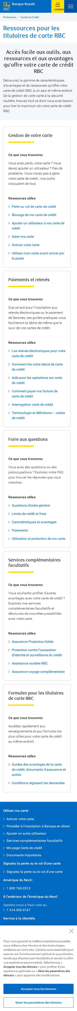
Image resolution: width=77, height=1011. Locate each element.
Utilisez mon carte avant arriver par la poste (38, 255)
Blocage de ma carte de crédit (34, 215)
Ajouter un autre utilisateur (26, 833)
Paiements (20, 530)
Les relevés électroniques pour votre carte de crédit (38, 353)
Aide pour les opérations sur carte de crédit (37, 380)
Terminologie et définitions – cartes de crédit (38, 415)
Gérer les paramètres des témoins (38, 1002)
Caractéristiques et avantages (34, 522)
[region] (38, 968)
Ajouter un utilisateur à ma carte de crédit (38, 225)
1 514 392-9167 (18, 910)
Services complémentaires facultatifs (34, 841)
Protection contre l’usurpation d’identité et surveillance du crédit (37, 652)
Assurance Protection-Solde (32, 642)
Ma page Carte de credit (24, 848)
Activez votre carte (25, 245)
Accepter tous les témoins (38, 989)
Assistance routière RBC (30, 663)
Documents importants (23, 855)
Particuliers (9, 17)
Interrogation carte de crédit (32, 404)
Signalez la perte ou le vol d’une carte (34, 872)
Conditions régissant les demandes (38, 783)
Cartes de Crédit (30, 17)
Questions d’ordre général (31, 505)
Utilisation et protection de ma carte (38, 539)
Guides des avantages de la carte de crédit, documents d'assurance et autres (39, 769)
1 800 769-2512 (18, 888)
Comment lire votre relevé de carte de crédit (37, 366)
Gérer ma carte (23, 237)
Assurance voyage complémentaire (38, 672)
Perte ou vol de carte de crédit (34, 207)
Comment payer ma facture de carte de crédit (35, 393)
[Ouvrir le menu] (70, 6)
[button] (57, 6)
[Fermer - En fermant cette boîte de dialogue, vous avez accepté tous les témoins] (71, 931)
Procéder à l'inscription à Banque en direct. (38, 826)
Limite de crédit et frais (29, 514)
